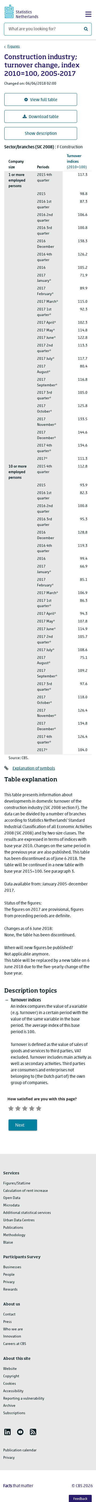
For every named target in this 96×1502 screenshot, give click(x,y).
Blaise (8, 1242)
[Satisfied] (31, 1107)
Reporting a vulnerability (23, 1398)
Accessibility (13, 1391)
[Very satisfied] (38, 1107)
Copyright (11, 1376)
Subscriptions (14, 1413)
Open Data (11, 1198)
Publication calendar (20, 1450)
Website (10, 1369)
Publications (13, 1228)
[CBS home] (26, 10)
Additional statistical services (27, 1213)
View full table (43, 100)
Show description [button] (41, 134)
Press (7, 1322)
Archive (9, 1406)
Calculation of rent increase (25, 1191)
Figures (13, 46)
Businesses (12, 1267)
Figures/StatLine (16, 1183)
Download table (44, 117)
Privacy (9, 1282)
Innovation (12, 1336)
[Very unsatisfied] (10, 1107)
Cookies (9, 1384)
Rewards (10, 1289)
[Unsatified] (17, 1107)
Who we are (13, 1329)
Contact (9, 1314)
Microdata (11, 1205)
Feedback (80, 1499)
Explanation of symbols (34, 769)
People (9, 1274)
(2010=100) (77, 161)
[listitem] (7, 1432)
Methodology (14, 1235)
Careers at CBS (14, 1344)
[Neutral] (24, 1107)
